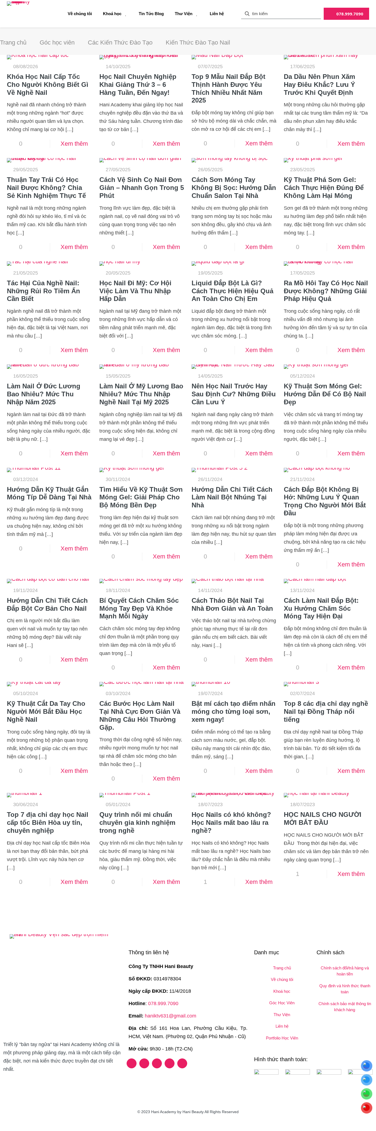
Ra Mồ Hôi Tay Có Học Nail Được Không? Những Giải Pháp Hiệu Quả (326, 291)
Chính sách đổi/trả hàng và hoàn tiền (345, 971)
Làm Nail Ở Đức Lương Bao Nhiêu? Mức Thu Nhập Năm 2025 (43, 394)
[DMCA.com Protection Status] (20, 1082)
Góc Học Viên (282, 1002)
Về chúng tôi (282, 979)
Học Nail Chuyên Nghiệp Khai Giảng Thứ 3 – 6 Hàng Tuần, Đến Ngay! (137, 84)
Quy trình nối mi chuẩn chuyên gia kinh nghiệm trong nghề (137, 822)
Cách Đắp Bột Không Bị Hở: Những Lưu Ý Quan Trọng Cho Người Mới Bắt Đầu (325, 501)
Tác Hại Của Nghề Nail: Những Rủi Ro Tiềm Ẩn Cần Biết (43, 291)
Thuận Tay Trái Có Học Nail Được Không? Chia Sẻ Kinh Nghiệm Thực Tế (46, 187)
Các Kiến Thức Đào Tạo (120, 42)
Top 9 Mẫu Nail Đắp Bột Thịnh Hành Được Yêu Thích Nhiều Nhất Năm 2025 (228, 88)
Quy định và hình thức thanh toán (344, 988)
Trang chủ (13, 42)
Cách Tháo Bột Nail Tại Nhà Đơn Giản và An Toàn (232, 604)
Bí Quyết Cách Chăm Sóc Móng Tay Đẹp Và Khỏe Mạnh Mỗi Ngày (139, 608)
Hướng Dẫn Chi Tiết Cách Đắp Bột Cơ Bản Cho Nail (47, 604)
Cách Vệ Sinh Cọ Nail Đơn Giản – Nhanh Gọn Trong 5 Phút (141, 187)
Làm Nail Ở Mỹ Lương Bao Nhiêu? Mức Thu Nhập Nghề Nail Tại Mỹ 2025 (141, 394)
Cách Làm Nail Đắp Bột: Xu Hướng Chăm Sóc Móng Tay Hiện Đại (321, 608)
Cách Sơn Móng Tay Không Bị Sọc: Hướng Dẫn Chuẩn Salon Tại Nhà (234, 187)
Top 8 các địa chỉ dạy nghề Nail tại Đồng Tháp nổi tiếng (326, 711)
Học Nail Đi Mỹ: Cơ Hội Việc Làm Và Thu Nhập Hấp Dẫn (135, 291)
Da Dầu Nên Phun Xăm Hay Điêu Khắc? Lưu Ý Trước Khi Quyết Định (319, 84)
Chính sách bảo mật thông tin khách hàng (344, 1006)
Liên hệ (282, 1026)
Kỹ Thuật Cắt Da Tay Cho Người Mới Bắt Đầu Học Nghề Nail (46, 711)
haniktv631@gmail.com (170, 1016)
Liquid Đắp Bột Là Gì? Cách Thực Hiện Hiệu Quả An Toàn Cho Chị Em (232, 291)
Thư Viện (282, 1014)
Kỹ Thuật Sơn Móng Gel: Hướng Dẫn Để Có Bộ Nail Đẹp (325, 394)
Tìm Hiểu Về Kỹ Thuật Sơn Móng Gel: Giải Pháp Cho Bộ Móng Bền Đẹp (141, 497)
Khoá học (281, 991)
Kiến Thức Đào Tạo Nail (198, 42)
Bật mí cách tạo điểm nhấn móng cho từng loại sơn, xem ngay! (234, 711)
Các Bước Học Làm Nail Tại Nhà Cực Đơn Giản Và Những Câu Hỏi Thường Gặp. (139, 715)
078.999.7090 (163, 1003)
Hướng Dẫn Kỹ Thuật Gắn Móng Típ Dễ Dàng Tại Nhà (49, 493)
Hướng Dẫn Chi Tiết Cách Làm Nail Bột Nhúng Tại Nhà (232, 497)
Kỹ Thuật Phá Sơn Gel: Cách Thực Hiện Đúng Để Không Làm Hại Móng (324, 187)
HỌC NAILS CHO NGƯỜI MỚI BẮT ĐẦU (322, 818)
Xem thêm (74, 143)
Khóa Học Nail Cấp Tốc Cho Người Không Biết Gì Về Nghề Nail (47, 84)
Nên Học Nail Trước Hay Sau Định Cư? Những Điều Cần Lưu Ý (234, 394)
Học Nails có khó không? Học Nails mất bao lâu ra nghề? (231, 822)
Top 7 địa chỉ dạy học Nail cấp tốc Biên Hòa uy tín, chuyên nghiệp (47, 822)
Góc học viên (57, 42)
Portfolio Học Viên (282, 1038)
